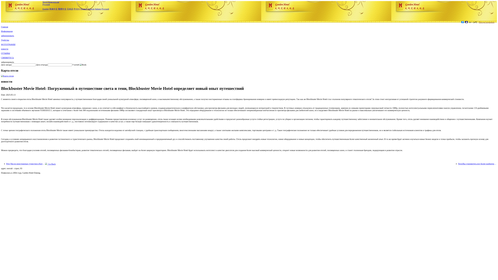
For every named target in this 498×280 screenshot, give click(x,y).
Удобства (5, 40)
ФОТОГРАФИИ (8, 44)
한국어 (77, 9)
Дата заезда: (6, 65)
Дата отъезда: (42, 65)
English (46, 9)
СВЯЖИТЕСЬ (7, 58)
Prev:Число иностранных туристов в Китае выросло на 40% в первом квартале (25, 164)
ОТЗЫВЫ (5, 53)
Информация (7, 31)
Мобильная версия (51, 2)
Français (91, 9)
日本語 (70, 9)
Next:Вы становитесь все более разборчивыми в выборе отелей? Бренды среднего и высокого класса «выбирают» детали (477, 164)
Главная (4, 27)
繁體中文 (62, 9)
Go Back (51, 164)
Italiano (98, 9)
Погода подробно (486, 22)
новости (4, 49)
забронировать (7, 36)
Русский (46, 4)
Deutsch (83, 9)
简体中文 (53, 9)
